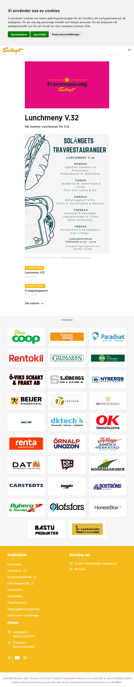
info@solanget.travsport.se (75, 258)
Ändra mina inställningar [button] (66, 34)
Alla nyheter (32, 303)
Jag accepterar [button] (18, 34)
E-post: (95, 563)
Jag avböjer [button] (39, 34)
